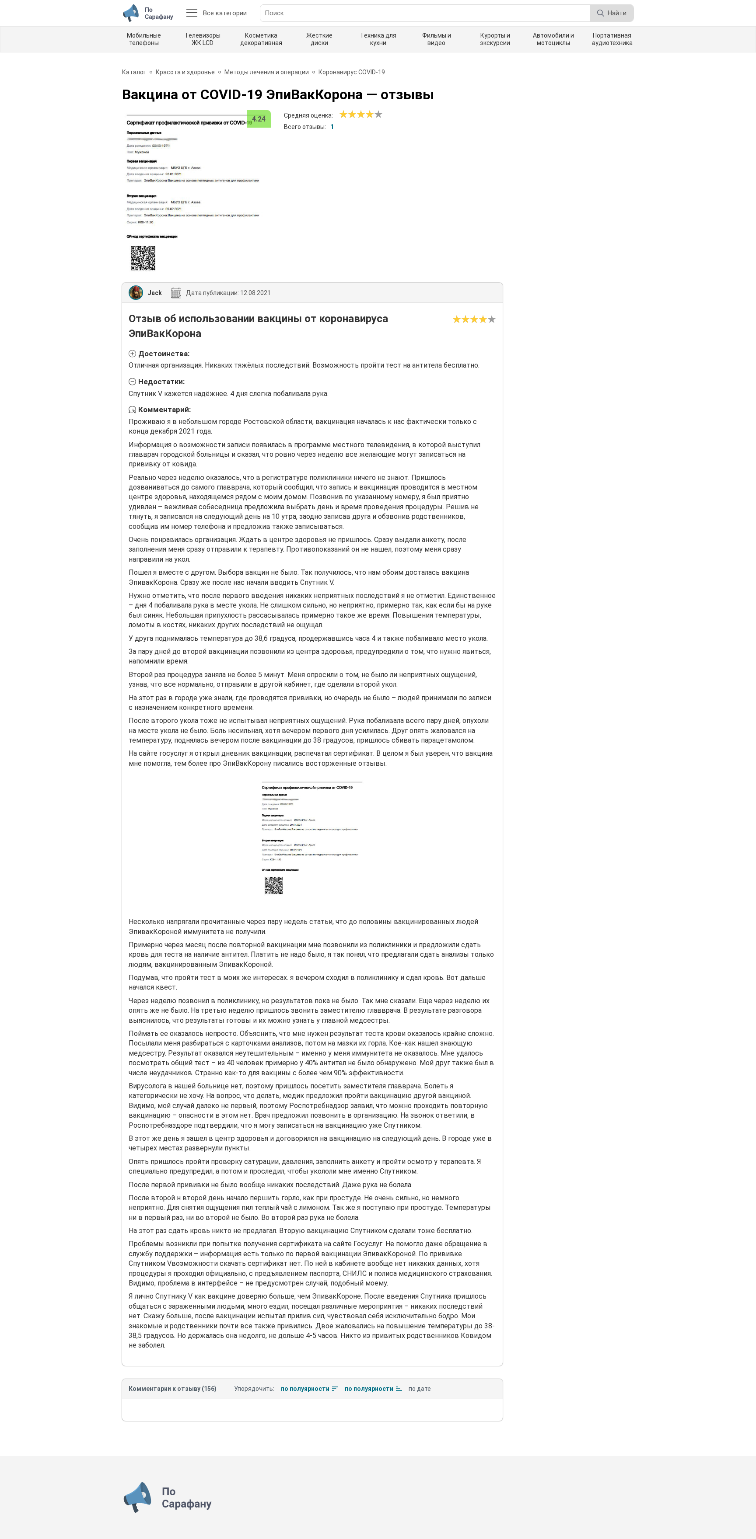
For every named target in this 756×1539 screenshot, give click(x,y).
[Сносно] (348, 114)
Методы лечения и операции (266, 72)
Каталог (134, 72)
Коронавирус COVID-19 (351, 72)
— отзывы (278, 94)
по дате (420, 1388)
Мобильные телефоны (144, 39)
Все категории (225, 13)
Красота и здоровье (185, 72)
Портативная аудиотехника (612, 39)
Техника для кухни (378, 39)
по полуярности (305, 1388)
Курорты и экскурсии (495, 39)
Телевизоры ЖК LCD (202, 39)
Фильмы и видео (436, 39)
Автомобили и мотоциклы (553, 39)
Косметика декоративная (261, 39)
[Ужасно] (343, 114)
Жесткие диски (319, 39)
